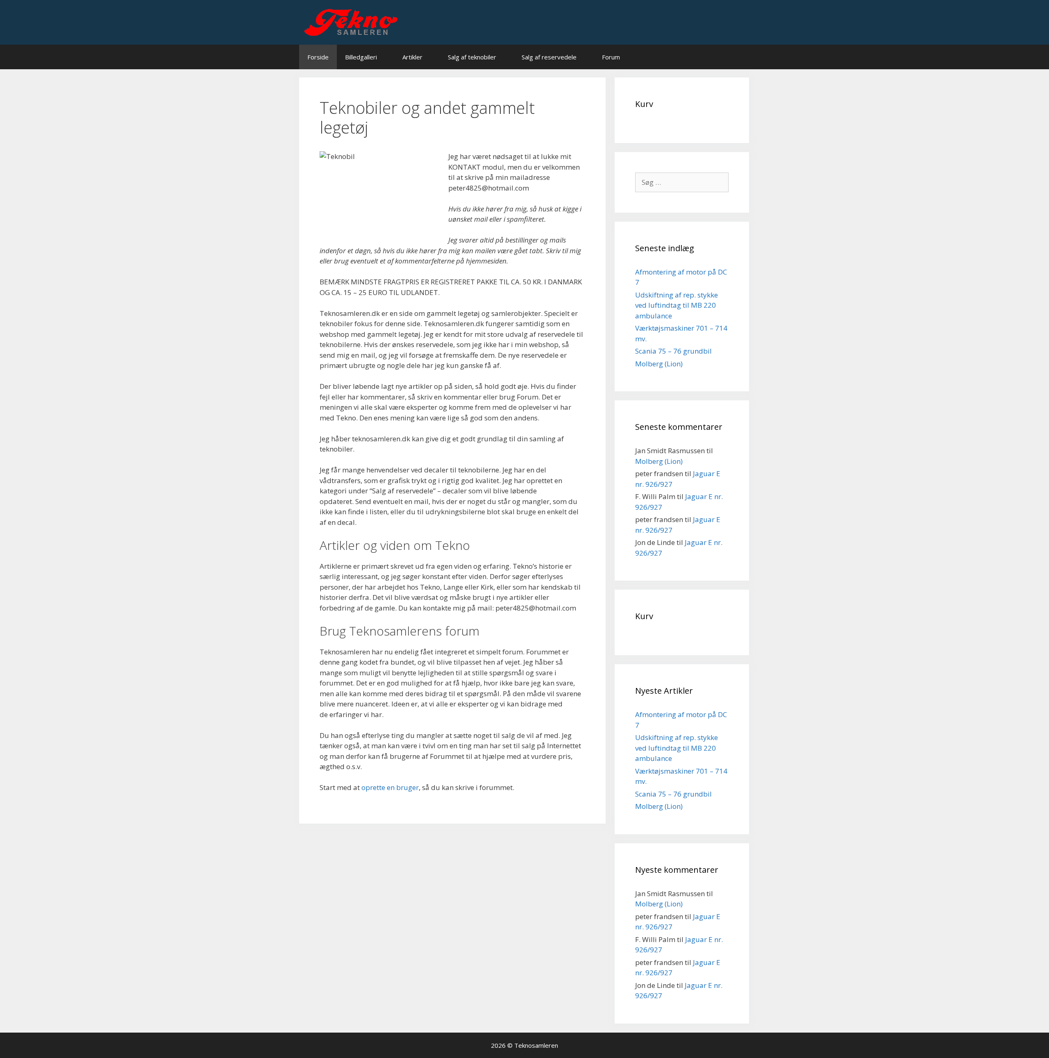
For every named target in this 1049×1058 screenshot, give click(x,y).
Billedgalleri (361, 57)
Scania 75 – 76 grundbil (673, 351)
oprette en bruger (390, 787)
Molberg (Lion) (659, 363)
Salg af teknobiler (472, 57)
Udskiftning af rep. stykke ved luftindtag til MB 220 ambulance (676, 305)
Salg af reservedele (549, 57)
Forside (318, 57)
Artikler (412, 57)
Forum (611, 57)
